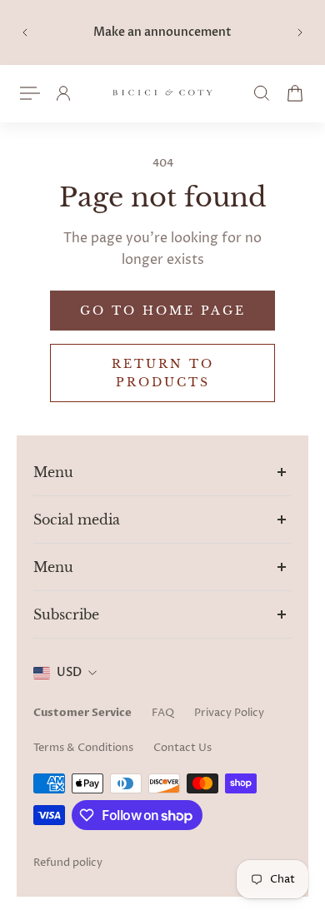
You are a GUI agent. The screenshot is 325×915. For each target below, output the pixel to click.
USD (69, 672)
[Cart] (295, 93)
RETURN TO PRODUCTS (163, 373)
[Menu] (30, 93)
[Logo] (162, 93)
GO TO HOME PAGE (163, 310)
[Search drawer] (261, 93)
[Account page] (63, 93)
